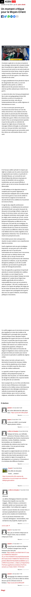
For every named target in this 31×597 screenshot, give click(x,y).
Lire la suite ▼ (6, 525)
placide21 (9, 407)
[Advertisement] (15, 32)
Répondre (20, 415)
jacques (9, 419)
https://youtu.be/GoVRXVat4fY (15, 583)
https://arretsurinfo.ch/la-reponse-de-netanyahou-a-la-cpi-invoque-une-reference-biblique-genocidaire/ (15, 478)
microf (9, 530)
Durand (10, 468)
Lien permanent (25, 415)
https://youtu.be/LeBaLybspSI (19, 412)
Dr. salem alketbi (20, 4)
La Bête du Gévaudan (12, 431)
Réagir (3, 590)
